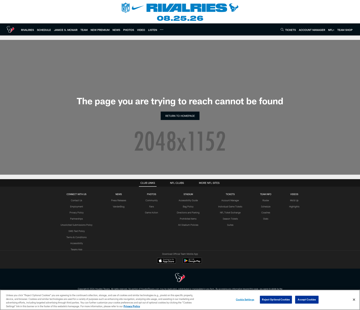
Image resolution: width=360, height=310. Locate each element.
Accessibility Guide (188, 200)
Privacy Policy (77, 212)
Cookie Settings (245, 299)
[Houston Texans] (180, 278)
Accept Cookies (307, 299)
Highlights (294, 206)
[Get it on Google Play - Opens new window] (192, 262)
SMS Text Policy (76, 231)
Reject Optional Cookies (276, 299)
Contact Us (76, 200)
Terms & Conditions (76, 237)
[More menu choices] (161, 29)
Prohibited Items (188, 218)
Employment (76, 206)
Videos (294, 194)
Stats (265, 218)
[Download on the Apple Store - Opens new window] (166, 261)
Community (152, 200)
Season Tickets (230, 218)
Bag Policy (188, 206)
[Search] (282, 29)
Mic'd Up (294, 200)
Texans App (76, 249)
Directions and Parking (188, 212)
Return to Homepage (180, 115)
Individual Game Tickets (230, 206)
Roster (265, 200)
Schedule (265, 206)
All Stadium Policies (188, 225)
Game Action (151, 212)
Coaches (265, 212)
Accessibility (76, 243)
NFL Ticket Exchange (230, 212)
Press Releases (118, 200)
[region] (180, 300)
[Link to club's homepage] (10, 29)
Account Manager (230, 200)
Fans (151, 206)
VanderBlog (118, 206)
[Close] (354, 299)
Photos (151, 194)
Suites (230, 225)
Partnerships (76, 218)
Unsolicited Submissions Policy (76, 225)
